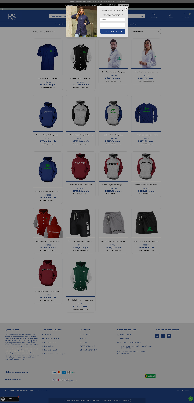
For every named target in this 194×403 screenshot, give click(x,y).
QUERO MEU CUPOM (113, 31)
